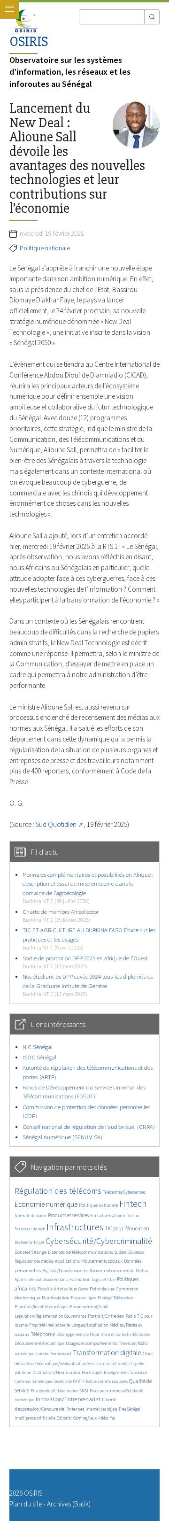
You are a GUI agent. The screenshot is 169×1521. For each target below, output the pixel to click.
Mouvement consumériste (112, 1270)
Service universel (101, 1363)
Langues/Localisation (89, 1325)
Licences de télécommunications (80, 1252)
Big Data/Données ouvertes (65, 1270)
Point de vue (102, 1289)
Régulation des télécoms (58, 1190)
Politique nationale (45, 248)
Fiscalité (45, 1288)
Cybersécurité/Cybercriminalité (99, 1240)
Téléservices (123, 1297)
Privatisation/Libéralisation (54, 1390)
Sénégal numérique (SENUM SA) (62, 1137)
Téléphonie (43, 1334)
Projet (39, 1242)
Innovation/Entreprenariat (68, 1399)
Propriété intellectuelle (49, 1325)
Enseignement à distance (125, 1372)
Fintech (133, 1203)
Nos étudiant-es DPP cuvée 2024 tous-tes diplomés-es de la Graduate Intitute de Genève (88, 985)
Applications (67, 1261)
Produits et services (68, 1215)
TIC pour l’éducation (127, 1228)
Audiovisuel (61, 1353)
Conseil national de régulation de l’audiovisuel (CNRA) (89, 1127)
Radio (131, 1316)
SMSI (84, 1390)
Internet (107, 1334)
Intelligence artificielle (35, 1418)
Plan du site (25, 1503)
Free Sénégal (129, 1409)
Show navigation (9, 9)
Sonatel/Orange (30, 1252)
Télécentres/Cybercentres (124, 1192)
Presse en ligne (83, 1297)
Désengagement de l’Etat (77, 1334)
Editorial (64, 1418)
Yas (112, 1418)
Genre (83, 1288)
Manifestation (55, 1298)
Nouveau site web (30, 1228)
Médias (142, 1270)
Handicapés (92, 1372)
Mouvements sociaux (102, 1261)
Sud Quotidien (56, 824)
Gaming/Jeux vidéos (90, 1418)
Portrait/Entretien (106, 1316)
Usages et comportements (91, 1343)
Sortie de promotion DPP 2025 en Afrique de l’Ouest (85, 962)
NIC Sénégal (38, 1047)
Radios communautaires (107, 1381)
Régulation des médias (34, 1261)
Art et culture (65, 1288)
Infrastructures (74, 1227)
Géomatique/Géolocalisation (61, 1363)
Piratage (105, 1297)
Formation (80, 1279)
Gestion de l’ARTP (69, 1381)
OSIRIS (28, 41)
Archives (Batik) (69, 1503)
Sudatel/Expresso (129, 1252)
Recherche (23, 1242)
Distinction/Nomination (56, 1372)
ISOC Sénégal (39, 1057)
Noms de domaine (30, 1215)
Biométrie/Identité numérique (42, 1306)
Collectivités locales (133, 1334)
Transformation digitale (107, 1352)
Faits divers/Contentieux (114, 1215)
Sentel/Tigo (128, 1363)
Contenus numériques (34, 1381)
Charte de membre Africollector (61, 915)
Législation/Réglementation (39, 1316)
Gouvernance (75, 1316)
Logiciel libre (103, 1279)
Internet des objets (101, 1409)
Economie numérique (46, 1204)
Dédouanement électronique (39, 1343)
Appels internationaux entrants (41, 1279)
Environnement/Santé (89, 1306)
